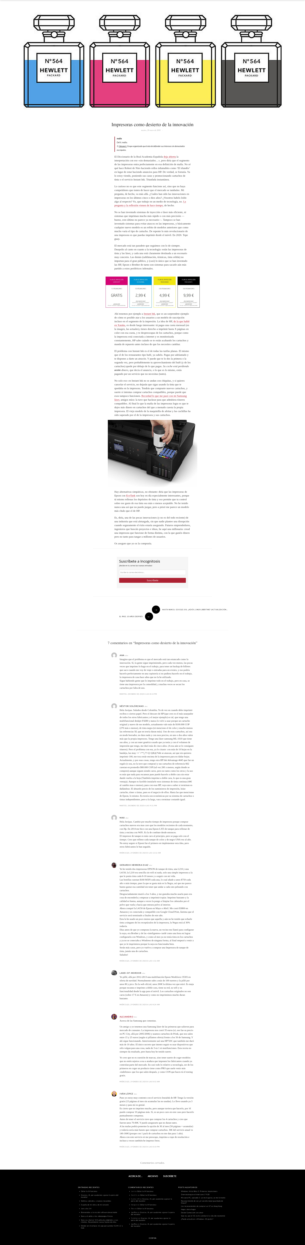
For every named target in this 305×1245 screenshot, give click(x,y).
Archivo (153, 1176)
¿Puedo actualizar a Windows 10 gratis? (197, 1219)
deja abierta (170, 156)
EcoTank (130, 495)
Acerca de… (136, 1176)
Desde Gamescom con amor (192, 1213)
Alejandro (126, 1016)
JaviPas (134, 1212)
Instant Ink (149, 313)
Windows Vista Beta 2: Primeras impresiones (199, 1191)
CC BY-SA (152, 1238)
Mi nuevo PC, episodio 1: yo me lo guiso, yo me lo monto (203, 1198)
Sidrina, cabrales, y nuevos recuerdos (96, 1201)
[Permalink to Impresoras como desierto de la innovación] (152, 61)
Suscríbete (152, 580)
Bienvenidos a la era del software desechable (99, 1212)
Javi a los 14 (86, 1209)
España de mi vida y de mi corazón (95, 1205)
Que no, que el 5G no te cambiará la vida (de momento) (203, 1216)
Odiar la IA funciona (89, 1191)
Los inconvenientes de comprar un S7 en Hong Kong (201, 1206)
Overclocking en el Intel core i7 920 (195, 1194)
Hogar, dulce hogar (188, 1209)
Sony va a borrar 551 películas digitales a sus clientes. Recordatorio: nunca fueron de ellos (99, 1221)
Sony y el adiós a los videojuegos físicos (97, 1216)
